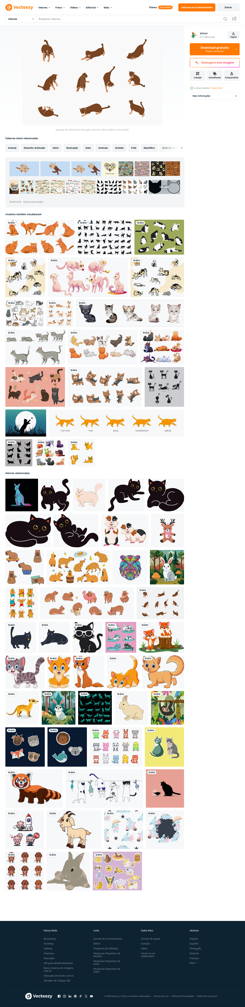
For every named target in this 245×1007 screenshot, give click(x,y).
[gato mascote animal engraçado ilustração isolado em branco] (89, 495)
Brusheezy (50, 938)
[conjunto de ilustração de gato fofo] (25, 277)
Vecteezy (49, 943)
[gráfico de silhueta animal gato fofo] (25, 423)
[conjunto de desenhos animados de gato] (102, 347)
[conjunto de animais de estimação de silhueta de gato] (95, 708)
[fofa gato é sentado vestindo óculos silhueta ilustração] (87, 637)
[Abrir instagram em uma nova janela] (64, 996)
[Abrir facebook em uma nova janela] (59, 996)
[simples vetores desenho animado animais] (25, 747)
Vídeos (74, 7)
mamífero (149, 147)
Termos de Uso (161, 996)
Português (195, 948)
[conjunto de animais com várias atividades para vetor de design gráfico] (59, 313)
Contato (145, 943)
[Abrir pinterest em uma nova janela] (75, 996)
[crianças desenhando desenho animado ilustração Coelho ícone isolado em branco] (131, 708)
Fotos (58, 7)
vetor (56, 147)
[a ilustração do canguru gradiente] (21, 495)
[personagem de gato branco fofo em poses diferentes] (88, 277)
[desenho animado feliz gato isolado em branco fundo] (161, 637)
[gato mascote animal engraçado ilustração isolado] (54, 637)
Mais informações (201, 95)
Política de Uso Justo (207, 996)
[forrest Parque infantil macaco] (167, 708)
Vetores (42, 7)
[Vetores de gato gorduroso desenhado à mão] (159, 237)
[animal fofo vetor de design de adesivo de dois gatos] (164, 747)
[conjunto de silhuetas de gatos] (104, 237)
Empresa (49, 953)
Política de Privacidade (182, 996)
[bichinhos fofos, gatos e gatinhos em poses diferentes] (50, 452)
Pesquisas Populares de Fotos (106, 962)
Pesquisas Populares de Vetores (106, 955)
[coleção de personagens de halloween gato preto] (164, 387)
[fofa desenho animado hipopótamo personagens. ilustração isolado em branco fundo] (24, 829)
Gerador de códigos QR (57, 980)
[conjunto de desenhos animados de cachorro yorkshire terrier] (105, 387)
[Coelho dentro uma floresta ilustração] (167, 567)
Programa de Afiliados (105, 948)
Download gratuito (215, 49)
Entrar (228, 7)
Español (194, 943)
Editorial (91, 7)
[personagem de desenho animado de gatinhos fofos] (130, 313)
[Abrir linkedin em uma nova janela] (70, 996)
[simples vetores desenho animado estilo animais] (67, 747)
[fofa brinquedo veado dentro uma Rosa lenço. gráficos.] (167, 530)
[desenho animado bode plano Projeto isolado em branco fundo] (74, 829)
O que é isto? (217, 88)
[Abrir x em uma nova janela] (86, 996)
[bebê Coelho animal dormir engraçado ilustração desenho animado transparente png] (68, 871)
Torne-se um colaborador (148, 955)
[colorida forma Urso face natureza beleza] (130, 567)
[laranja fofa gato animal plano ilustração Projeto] (40, 237)
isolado (119, 147)
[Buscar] (225, 19)
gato (88, 147)
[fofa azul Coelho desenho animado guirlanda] (165, 829)
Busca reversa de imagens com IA (59, 969)
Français (194, 958)
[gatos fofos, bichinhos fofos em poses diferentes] (162, 347)
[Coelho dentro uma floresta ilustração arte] (58, 708)
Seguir (233, 36)
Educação (49, 958)
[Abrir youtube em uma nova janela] (91, 996)
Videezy (48, 948)
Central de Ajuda (150, 938)
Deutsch (194, 953)
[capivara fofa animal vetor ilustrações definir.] (87, 603)
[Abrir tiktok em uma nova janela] (80, 996)
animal (12, 147)
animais (103, 147)
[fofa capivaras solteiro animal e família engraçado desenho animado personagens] (78, 567)
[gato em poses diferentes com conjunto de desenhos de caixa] (120, 637)
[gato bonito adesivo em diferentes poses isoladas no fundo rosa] (117, 871)
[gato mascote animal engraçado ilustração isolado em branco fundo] (20, 637)
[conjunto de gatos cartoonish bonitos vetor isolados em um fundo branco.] (24, 313)
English (194, 938)
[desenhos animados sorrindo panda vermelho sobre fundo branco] (34, 788)
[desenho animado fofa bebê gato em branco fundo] (163, 671)
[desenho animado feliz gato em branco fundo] (25, 671)
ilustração (72, 147)
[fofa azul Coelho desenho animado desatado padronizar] (123, 829)
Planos (153, 7)
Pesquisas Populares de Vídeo (106, 970)
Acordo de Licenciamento (107, 938)
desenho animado (34, 147)
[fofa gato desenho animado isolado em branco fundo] (88, 671)
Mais (106, 7)
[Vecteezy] (19, 7)
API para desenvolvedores (58, 963)
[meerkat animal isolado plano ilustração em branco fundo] (22, 708)
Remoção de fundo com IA (58, 975)
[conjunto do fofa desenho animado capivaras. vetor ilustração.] (24, 567)
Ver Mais (164, 187)
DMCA (96, 943)
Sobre (144, 948)
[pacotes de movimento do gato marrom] (160, 603)
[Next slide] (179, 148)
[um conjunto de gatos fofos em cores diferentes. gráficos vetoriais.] (35, 387)
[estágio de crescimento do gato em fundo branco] (35, 347)
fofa (133, 147)
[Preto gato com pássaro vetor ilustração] (165, 788)
